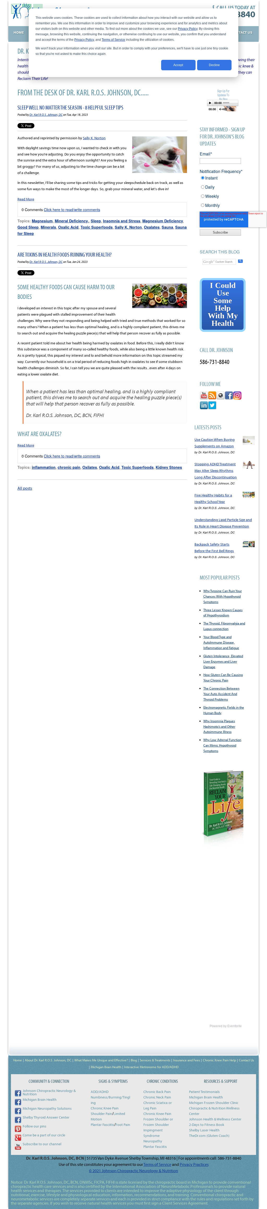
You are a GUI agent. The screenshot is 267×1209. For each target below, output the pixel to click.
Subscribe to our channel (42, 1144)
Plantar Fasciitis (102, 1124)
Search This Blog (220, 251)
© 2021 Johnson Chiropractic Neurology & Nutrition (133, 1170)
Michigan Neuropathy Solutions (47, 1108)
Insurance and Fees (186, 1060)
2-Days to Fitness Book (206, 1124)
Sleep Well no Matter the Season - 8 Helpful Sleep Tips (70, 107)
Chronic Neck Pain (157, 1097)
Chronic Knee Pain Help (219, 1060)
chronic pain (69, 467)
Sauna (167, 227)
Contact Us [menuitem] (241, 32)
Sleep (96, 220)
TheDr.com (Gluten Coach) (209, 1135)
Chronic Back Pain (157, 1091)
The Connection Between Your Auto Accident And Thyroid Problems (221, 693)
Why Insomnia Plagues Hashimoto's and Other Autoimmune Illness (219, 726)
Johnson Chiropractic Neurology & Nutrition (49, 1092)
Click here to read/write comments (72, 209)
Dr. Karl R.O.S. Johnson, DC (46, 115)
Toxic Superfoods (97, 227)
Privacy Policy (187, 29)
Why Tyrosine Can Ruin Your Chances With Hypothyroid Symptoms (222, 596)
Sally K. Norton (94, 138)
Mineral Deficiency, (72, 220)
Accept (178, 65)
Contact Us (246, 1060)
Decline (214, 65)
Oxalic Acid (68, 227)
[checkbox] (223, 193)
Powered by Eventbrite (226, 1026)
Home (17, 1060)
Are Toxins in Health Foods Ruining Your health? (64, 254)
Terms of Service (113, 40)
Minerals (48, 227)
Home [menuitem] (19, 32)
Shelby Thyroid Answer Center (46, 1117)
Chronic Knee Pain (105, 1108)
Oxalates (152, 227)
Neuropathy (152, 1141)
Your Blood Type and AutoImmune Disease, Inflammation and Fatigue (221, 642)
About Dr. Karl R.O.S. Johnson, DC (48, 1060)
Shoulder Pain (101, 1113)
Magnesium (42, 220)
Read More (25, 199)
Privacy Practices (194, 1164)
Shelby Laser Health (204, 1130)
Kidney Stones (169, 467)
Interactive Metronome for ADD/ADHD (151, 1067)
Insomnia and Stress (121, 220)
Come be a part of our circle (44, 1135)
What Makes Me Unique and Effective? (101, 1060)
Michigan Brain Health (106, 1067)
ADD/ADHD (99, 1091)
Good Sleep (28, 227)
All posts (24, 488)
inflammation (44, 467)
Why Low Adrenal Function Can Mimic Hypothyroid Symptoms (222, 745)
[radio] (223, 179)
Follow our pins (34, 1126)
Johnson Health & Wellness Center (215, 1119)
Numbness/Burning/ (107, 1097)
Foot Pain (123, 1124)
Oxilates (89, 467)
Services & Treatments (155, 1060)
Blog (134, 1060)
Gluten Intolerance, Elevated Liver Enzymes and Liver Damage (223, 661)
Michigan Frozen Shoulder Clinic (213, 1102)
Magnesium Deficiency (162, 220)
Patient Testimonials (204, 1091)
